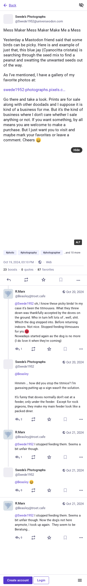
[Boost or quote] (26, 279)
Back (12, 5)
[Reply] (8, 279)
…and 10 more (72, 252)
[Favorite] (43, 279)
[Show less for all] (81, 5)
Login (41, 580)
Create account (18, 580)
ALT (78, 242)
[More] (78, 280)
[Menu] (80, 580)
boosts (10, 269)
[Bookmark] (60, 279)
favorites (46, 269)
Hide (76, 150)
